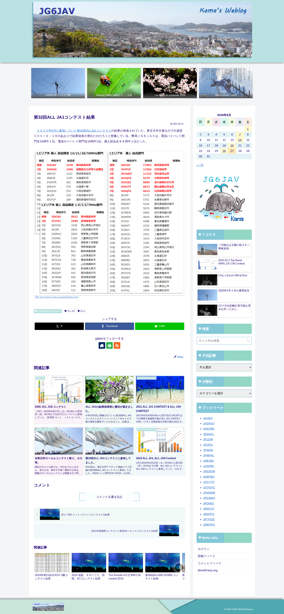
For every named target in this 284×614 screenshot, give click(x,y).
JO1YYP (208, 482)
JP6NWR (209, 492)
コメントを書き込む (109, 496)
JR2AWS (209, 498)
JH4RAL (208, 455)
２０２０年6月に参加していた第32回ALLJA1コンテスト (74, 130)
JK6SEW (209, 471)
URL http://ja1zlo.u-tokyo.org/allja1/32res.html (56, 297)
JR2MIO (208, 503)
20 (232, 145)
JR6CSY (208, 508)
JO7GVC (209, 487)
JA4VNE (208, 428)
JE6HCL (208, 434)
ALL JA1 (71, 311)
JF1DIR (208, 439)
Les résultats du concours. (49, 311)
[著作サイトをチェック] (102, 345)
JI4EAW (208, 460)
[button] (179, 567)
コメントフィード (209, 563)
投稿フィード (206, 556)
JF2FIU (208, 444)
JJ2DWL (208, 466)
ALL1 (82, 311)
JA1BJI (208, 418)
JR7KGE (209, 519)
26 (224, 151)
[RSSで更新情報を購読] (117, 345)
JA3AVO (208, 423)
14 (240, 140)
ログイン (204, 549)
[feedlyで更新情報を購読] (109, 345)
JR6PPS (208, 514)
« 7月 (200, 165)
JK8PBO (208, 476)
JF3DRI (208, 450)
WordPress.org (207, 570)
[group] (52, 568)
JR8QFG (209, 524)
